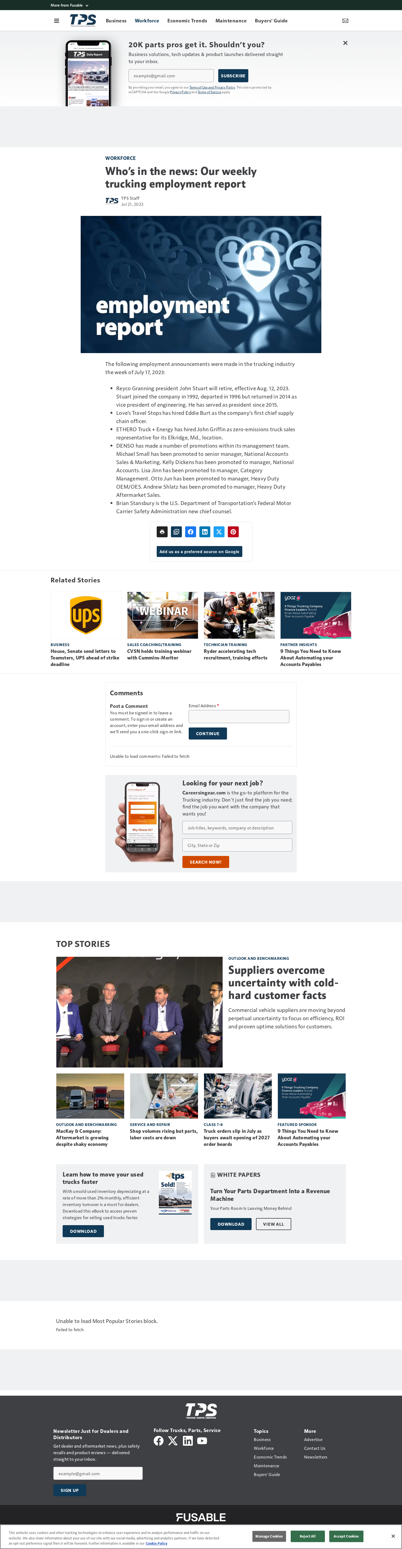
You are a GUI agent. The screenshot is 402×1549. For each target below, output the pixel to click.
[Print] (162, 531)
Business (60, 644)
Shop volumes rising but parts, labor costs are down (164, 1134)
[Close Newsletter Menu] (345, 42)
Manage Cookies (269, 1536)
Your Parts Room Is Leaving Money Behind (251, 1208)
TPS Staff (130, 198)
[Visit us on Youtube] (202, 1440)
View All (273, 1224)
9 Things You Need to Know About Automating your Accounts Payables (310, 657)
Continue (208, 733)
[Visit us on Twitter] (173, 1440)
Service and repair (150, 1124)
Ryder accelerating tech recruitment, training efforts (235, 654)
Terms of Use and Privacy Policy (212, 87)
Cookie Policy (156, 1543)
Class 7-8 (213, 1124)
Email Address (204, 705)
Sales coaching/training (154, 644)
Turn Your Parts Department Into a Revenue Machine (270, 1194)
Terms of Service (209, 92)
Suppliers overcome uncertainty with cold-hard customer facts (283, 982)
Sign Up (70, 1490)
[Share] (190, 531)
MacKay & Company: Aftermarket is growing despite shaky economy (82, 1137)
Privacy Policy (180, 92)
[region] (201, 1536)
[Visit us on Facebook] (159, 1440)
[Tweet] (219, 531)
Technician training (225, 644)
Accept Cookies (346, 1536)
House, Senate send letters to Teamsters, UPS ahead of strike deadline (85, 657)
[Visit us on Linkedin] (188, 1440)
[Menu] (56, 20)
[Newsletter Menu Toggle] (345, 20)
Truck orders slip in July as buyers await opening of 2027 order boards (237, 1137)
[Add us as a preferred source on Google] (176, 531)
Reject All (308, 1536)
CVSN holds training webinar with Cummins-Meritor (159, 654)
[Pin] (233, 531)
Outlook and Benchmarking (258, 958)
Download (83, 1231)
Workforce (120, 158)
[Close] (393, 1536)
